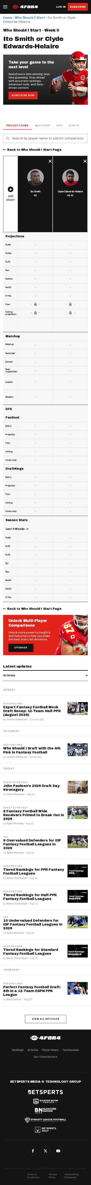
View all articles (45, 1019)
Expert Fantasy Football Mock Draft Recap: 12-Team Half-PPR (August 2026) (32, 711)
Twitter (45, 1151)
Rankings (18, 1050)
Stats (74, 125)
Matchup (42, 125)
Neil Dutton (14, 999)
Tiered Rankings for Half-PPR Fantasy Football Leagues (30, 897)
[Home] (45, 1038)
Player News (50, 1050)
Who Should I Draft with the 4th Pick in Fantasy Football (32, 750)
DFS (59, 125)
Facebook (33, 1151)
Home (7, 18)
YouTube (58, 1151)
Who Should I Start (30, 18)
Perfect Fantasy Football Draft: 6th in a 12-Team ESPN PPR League (32, 991)
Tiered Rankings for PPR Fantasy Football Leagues (33, 871)
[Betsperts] (45, 1092)
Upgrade (21, 647)
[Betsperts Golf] (45, 1129)
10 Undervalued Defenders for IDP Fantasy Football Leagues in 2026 (32, 924)
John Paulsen (16, 794)
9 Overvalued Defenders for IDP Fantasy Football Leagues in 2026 (32, 844)
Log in (61, 7)
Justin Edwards (17, 719)
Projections (17, 125)
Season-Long (12, 704)
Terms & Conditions (33, 1176)
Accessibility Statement (72, 1176)
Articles (33, 1050)
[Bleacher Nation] (45, 1111)
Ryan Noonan (15, 852)
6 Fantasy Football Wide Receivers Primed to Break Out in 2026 (33, 815)
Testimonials (70, 1050)
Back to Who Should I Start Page (34, 149)
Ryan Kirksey (15, 823)
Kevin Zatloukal (17, 877)
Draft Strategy (15, 782)
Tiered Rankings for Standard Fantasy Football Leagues (30, 951)
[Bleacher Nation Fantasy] (45, 1101)
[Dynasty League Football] (45, 1120)
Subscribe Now (23, 95)
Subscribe (78, 7)
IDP (5, 837)
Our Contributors (45, 1056)
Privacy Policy (53, 1176)
